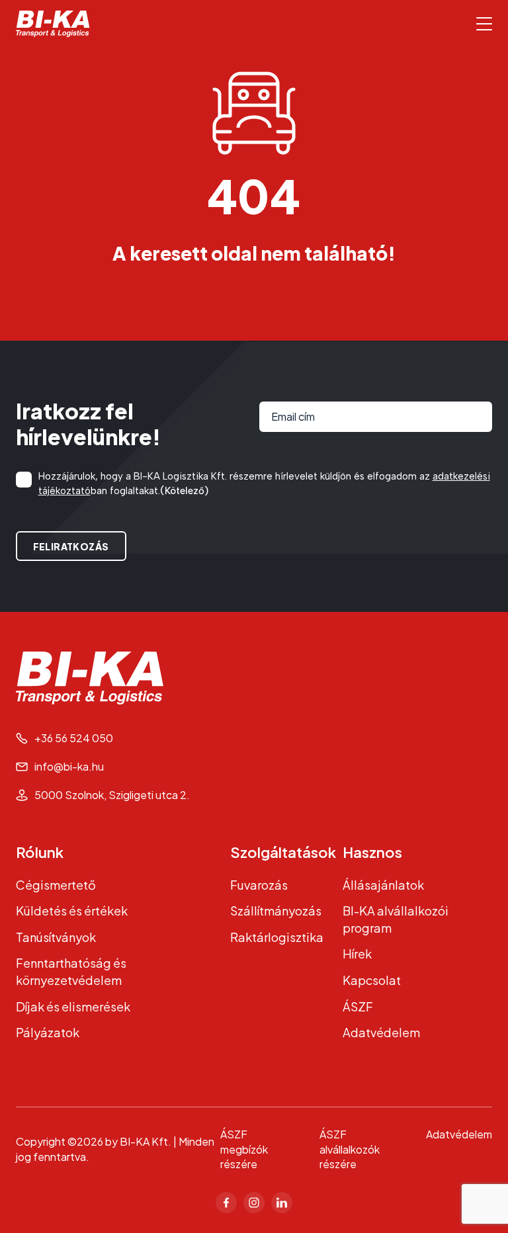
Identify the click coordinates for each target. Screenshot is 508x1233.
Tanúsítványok (56, 937)
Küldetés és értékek (72, 910)
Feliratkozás (71, 546)
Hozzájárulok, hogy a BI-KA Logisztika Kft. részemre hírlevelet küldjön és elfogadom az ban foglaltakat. (264, 483)
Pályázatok (47, 1032)
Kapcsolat (372, 980)
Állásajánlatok (383, 884)
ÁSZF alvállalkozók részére (349, 1149)
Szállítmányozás (275, 910)
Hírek (357, 953)
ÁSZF (358, 1006)
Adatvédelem (381, 1032)
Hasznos (372, 852)
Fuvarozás (259, 884)
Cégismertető (56, 884)
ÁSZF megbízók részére (244, 1149)
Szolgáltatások (283, 852)
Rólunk (40, 852)
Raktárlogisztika (276, 937)
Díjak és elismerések (73, 1006)
